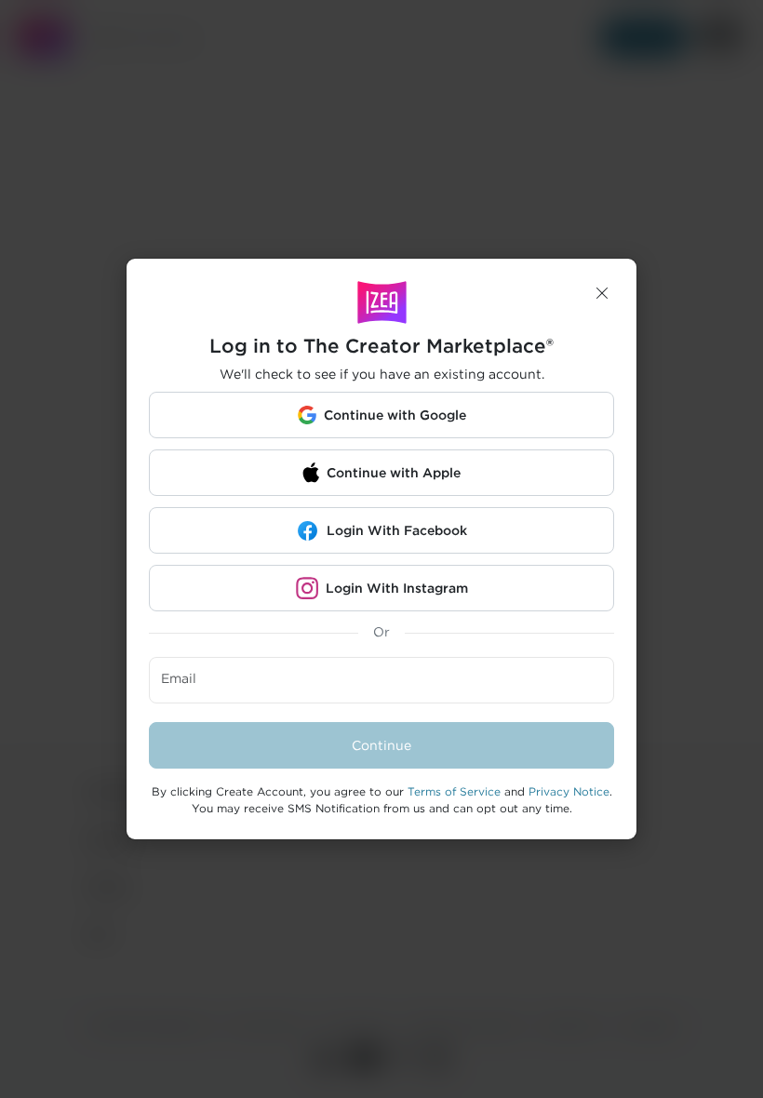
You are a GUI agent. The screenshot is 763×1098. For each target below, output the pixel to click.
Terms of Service (454, 791)
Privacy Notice (569, 791)
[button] (602, 293)
